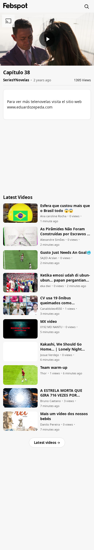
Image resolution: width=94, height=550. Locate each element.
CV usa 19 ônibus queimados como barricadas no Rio (56, 301)
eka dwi (45, 286)
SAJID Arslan (48, 258)
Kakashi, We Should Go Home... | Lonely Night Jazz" (61, 347)
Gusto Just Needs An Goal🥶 (65, 252)
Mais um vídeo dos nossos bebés (64, 416)
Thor (43, 373)
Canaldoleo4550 (51, 309)
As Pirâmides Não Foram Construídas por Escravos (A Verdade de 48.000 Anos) (65, 232)
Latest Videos (17, 197)
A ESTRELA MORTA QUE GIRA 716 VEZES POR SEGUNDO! (61, 393)
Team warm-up (53, 367)
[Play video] (47, 39)
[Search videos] (86, 6)
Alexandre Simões (52, 240)
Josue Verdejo (49, 355)
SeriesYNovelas (16, 80)
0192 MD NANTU (51, 327)
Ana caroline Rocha (53, 216)
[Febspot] (15, 6)
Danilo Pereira (50, 424)
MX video (48, 321)
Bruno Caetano (50, 401)
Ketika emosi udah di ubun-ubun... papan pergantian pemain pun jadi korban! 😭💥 (65, 278)
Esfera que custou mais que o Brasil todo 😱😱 (65, 208)
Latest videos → (47, 442)
